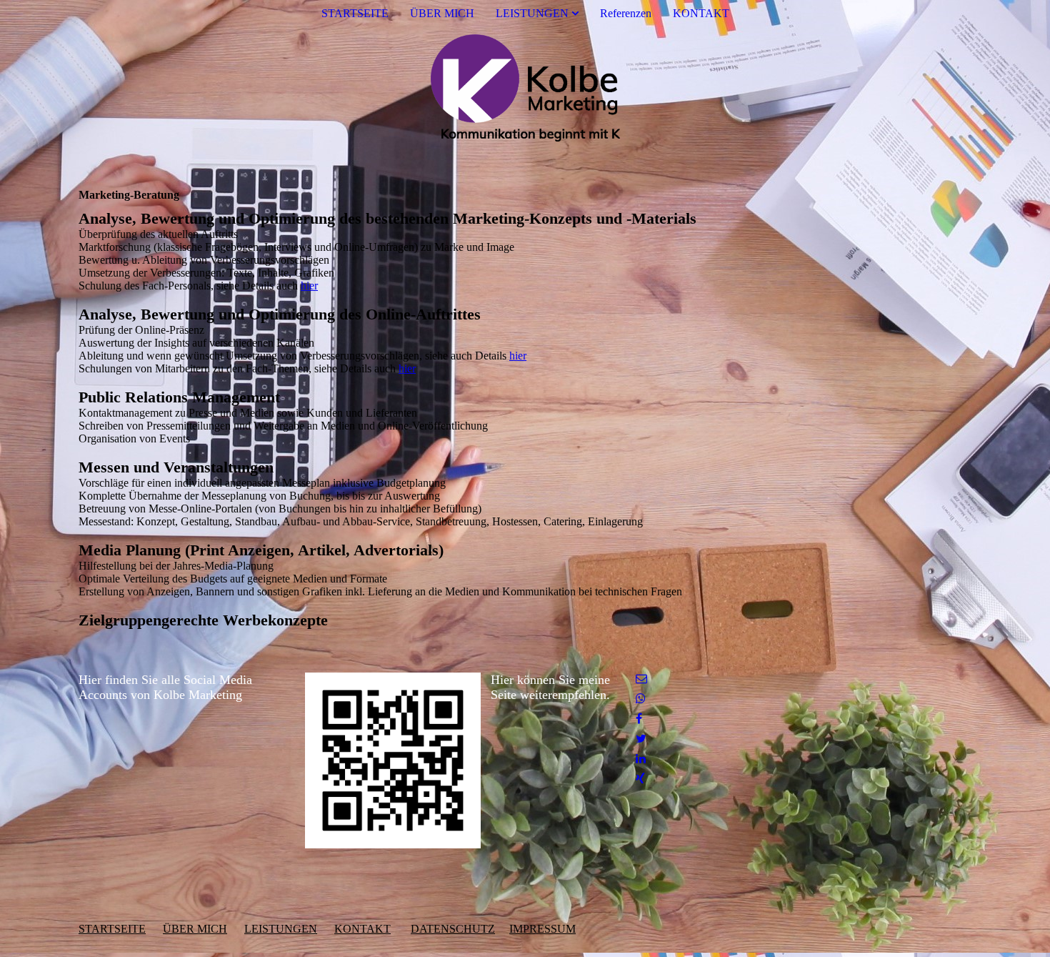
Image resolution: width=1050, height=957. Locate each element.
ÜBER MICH (442, 13)
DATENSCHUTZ (453, 929)
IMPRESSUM (542, 929)
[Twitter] (641, 739)
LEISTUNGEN (532, 13)
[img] (525, 88)
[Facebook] (639, 719)
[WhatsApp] (641, 699)
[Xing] (640, 779)
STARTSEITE (355, 13)
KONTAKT (701, 13)
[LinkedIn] (641, 759)
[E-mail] (641, 679)
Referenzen (625, 13)
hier (309, 285)
